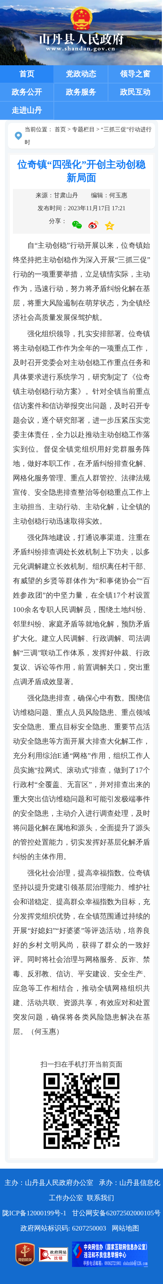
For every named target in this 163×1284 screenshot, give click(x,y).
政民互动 (135, 92)
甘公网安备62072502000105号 (116, 1213)
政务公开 (27, 92)
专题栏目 (83, 129)
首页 (26, 73)
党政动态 (81, 73)
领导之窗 (135, 73)
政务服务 (81, 92)
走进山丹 (27, 110)
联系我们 (100, 1198)
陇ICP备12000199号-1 (35, 1213)
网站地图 (125, 1228)
